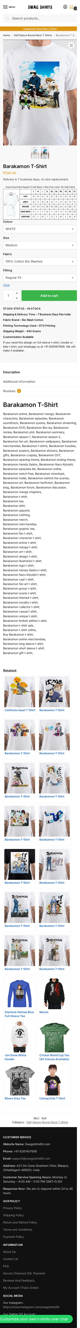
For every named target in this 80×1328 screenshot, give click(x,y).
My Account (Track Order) (21, 1287)
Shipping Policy (13, 1215)
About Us (9, 1251)
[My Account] (65, 7)
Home (6, 35)
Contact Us (10, 1259)
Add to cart (49, 296)
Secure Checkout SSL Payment (24, 1273)
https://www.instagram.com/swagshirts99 (31, 1307)
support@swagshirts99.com (31, 1158)
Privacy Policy (12, 1208)
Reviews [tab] (11, 391)
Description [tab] (11, 372)
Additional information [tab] (19, 382)
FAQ (6, 1266)
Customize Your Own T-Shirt (40, 28)
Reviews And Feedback (19, 1280)
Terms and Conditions (17, 1229)
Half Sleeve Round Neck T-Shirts (33, 35)
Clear (6, 285)
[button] (72, 7)
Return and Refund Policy (20, 1222)
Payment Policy (13, 1236)
